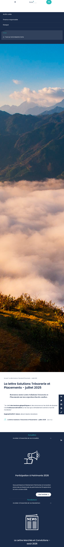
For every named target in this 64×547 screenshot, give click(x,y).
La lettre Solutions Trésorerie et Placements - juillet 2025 (26, 420)
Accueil (6, 378)
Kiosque (6, 25)
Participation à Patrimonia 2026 (32, 475)
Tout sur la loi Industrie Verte (14, 37)
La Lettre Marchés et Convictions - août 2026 (32, 542)
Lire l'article (42, 494)
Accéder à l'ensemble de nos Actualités (26, 438)
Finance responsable (10, 20)
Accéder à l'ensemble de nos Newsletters (26, 503)
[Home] (33, 2)
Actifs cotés (7, 14)
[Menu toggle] (15, 2)
